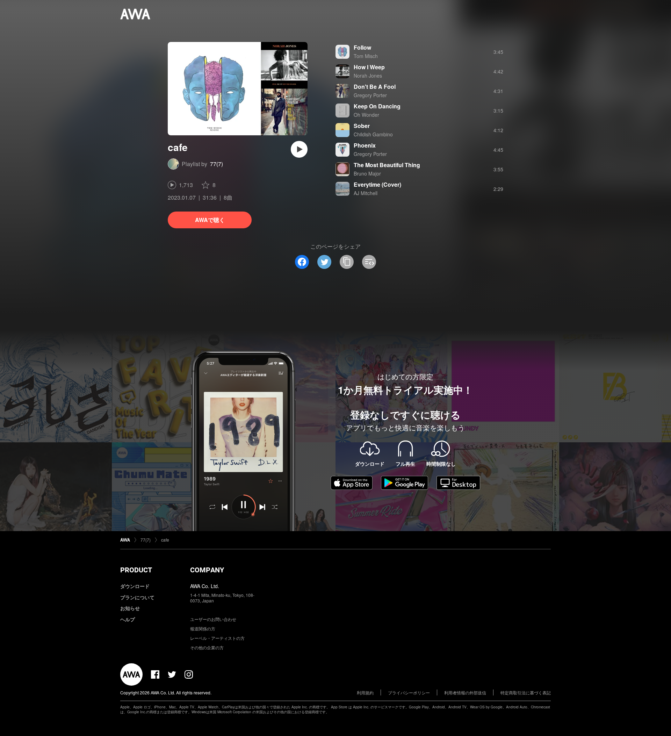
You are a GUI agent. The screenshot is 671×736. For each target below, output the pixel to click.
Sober (362, 126)
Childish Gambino (373, 134)
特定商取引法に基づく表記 (525, 692)
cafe (165, 540)
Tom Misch (366, 55)
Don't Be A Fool (375, 87)
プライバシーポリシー (409, 692)
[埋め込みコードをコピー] (369, 262)
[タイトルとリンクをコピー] (347, 262)
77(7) (216, 164)
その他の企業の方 (207, 647)
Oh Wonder (366, 114)
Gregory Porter (370, 95)
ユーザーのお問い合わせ (213, 619)
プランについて (137, 597)
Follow (362, 47)
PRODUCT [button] (136, 570)
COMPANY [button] (207, 570)
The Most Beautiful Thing (387, 165)
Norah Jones (368, 75)
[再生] (299, 149)
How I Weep (369, 67)
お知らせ (130, 608)
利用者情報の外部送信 (465, 692)
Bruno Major (367, 173)
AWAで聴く (210, 220)
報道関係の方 (202, 628)
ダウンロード (135, 586)
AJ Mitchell (365, 193)
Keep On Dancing (377, 106)
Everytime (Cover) (377, 184)
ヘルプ (127, 619)
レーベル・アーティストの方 (217, 638)
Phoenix (365, 145)
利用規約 (365, 692)
